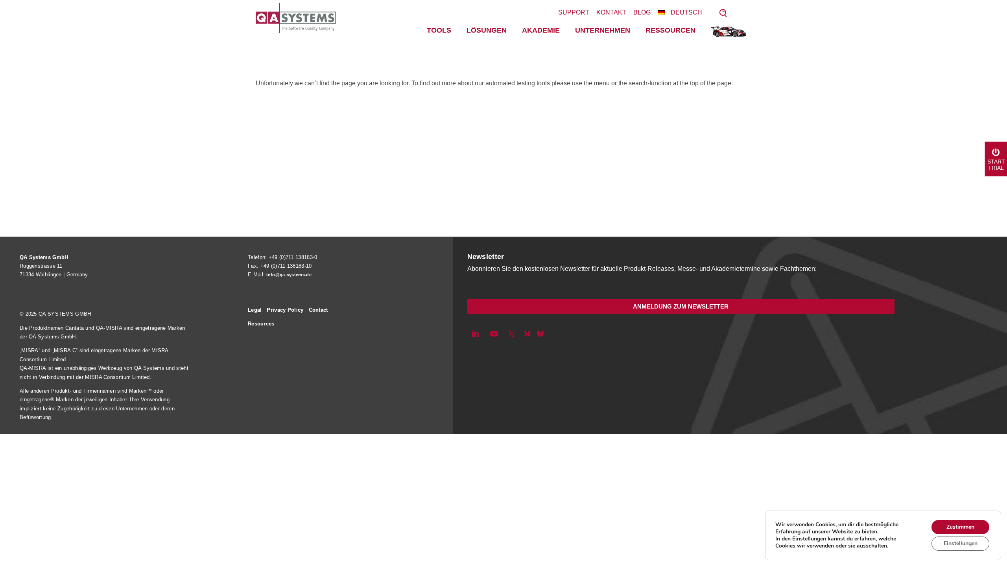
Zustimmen (960, 527)
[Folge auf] (540, 334)
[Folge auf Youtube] (494, 334)
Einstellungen (809, 538)
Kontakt (611, 12)
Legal (255, 310)
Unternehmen (602, 30)
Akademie (541, 30)
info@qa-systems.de (288, 274)
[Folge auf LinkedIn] (475, 334)
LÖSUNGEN (487, 30)
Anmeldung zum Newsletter (681, 306)
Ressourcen (670, 30)
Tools (439, 30)
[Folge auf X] (511, 333)
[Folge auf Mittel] (527, 333)
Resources (261, 324)
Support (573, 12)
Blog (642, 12)
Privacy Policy (285, 310)
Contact (318, 310)
